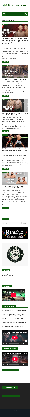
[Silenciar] (23, 343)
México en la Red (7, 45)
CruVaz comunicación (12, 410)
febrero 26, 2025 (15, 117)
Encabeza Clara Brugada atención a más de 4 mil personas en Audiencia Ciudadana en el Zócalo (13, 315)
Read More (5, 61)
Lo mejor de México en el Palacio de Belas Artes (12, 318)
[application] (15, 337)
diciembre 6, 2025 (15, 81)
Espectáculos (5, 65)
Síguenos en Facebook (10, 370)
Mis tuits (4, 391)
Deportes (5, 24)
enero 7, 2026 (14, 45)
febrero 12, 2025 (15, 153)
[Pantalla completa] (26, 341)
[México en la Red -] (15, 5)
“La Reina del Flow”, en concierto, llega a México (13, 326)
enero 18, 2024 (15, 190)
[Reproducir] (4, 343)
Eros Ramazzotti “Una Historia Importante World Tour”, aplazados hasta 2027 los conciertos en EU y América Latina (14, 322)
